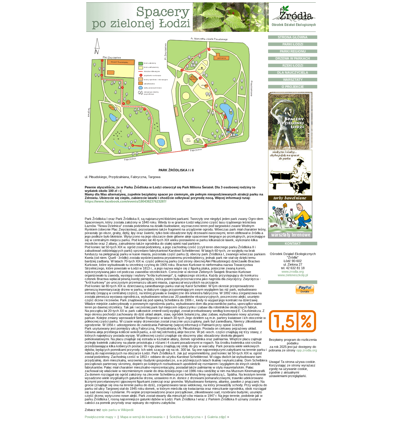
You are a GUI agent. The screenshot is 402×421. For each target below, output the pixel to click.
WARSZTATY (293, 79)
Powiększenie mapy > (100, 417)
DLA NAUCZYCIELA (292, 72)
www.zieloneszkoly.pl (293, 275)
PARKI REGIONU (293, 51)
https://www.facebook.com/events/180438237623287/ (125, 201)
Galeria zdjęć (216, 417)
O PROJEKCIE (293, 86)
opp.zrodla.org (306, 350)
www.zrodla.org (293, 271)
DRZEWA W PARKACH (292, 58)
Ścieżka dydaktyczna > (186, 417)
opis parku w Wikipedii (117, 410)
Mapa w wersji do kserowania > (142, 417)
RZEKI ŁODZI (293, 65)
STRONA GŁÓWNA (293, 37)
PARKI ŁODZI (293, 44)
